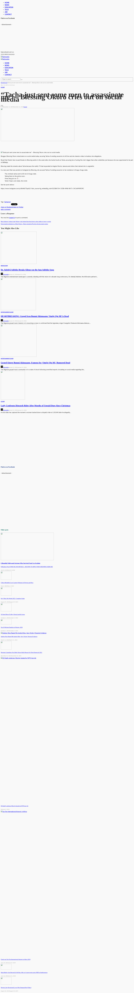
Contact (8, 14)
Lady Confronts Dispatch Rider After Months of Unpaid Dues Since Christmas (35, 405)
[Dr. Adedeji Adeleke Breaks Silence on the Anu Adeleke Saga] (19, 263)
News (7, 5)
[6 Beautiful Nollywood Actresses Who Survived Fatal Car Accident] (27, 559)
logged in (12, 217)
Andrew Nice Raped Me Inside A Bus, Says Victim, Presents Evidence (19, 636)
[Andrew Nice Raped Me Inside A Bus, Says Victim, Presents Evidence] (23, 633)
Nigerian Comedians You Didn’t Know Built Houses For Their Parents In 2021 (21, 652)
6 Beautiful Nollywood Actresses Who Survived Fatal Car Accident (20, 563)
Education (9, 7)
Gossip (3, 87)
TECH (7, 9)
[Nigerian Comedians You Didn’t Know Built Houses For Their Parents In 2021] (6, 649)
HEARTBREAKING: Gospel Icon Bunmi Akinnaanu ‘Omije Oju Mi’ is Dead (35, 316)
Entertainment (5, 312)
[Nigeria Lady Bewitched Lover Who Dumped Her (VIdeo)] (6, 984)
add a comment (5, 209)
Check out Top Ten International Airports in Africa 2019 (15, 959)
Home (7, 2)
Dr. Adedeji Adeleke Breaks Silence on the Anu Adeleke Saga (27, 270)
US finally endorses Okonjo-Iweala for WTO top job (14, 806)
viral (9, 202)
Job (6, 12)
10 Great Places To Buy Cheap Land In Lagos (13, 614)
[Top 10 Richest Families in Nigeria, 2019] (6, 624)
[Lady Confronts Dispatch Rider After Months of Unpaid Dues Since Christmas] (13, 399)
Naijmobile (6, 274)
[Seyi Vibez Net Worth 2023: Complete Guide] (6, 595)
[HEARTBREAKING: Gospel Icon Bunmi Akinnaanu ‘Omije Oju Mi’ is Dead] (18, 310)
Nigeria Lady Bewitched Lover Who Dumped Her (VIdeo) (16, 987)
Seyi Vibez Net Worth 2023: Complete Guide (13, 598)
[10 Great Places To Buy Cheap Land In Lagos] (6, 611)
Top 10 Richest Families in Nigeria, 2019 (12, 627)
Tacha (6, 202)
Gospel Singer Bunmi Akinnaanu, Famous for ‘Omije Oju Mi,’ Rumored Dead (35, 363)
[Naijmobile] (5, 57)
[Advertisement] (15, 38)
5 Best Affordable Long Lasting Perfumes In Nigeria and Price (17, 582)
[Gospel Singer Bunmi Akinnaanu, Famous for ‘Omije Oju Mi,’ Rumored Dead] (19, 356)
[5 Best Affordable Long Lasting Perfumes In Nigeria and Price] (6, 579)
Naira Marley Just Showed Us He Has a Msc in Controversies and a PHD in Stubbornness (24, 972)
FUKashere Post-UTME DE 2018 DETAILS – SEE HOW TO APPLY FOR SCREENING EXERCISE (27, 566)
